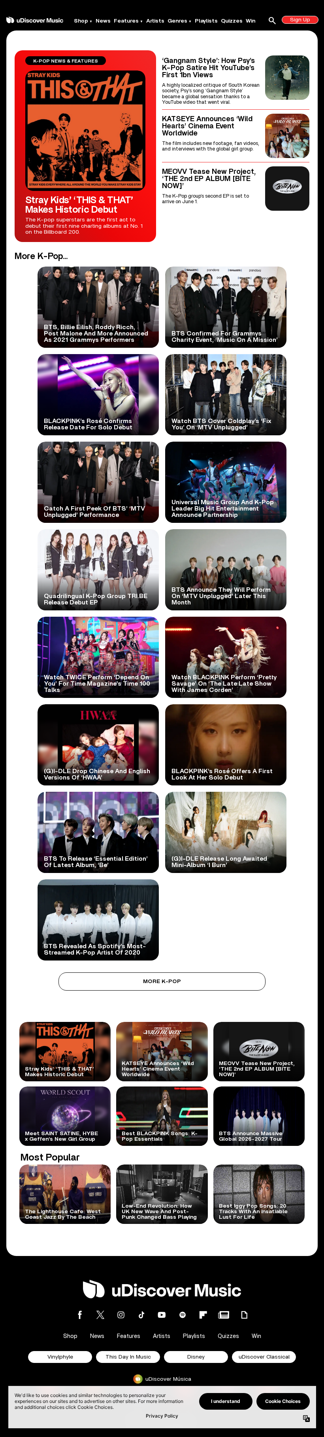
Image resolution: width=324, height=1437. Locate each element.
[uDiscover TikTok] (141, 1315)
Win (250, 21)
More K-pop (162, 981)
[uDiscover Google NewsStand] (223, 1315)
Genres (177, 21)
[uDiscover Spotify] (182, 1315)
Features (126, 21)
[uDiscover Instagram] (120, 1315)
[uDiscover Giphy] (244, 1315)
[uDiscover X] (100, 1315)
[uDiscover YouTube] (162, 1315)
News (103, 21)
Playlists (206, 21)
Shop (81, 21)
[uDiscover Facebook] (79, 1315)
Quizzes (232, 21)
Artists (155, 21)
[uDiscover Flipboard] (203, 1315)
